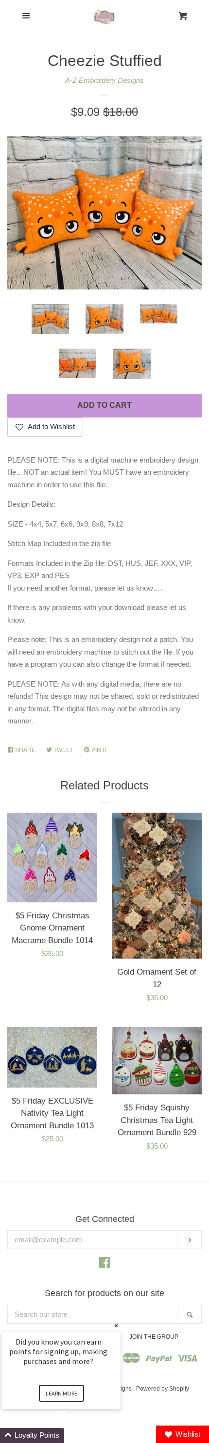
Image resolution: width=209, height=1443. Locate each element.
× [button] (116, 1325)
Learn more (61, 1393)
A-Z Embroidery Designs (104, 80)
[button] (73, 1435)
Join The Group (153, 1336)
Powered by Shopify (162, 1388)
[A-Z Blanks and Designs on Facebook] (105, 1264)
